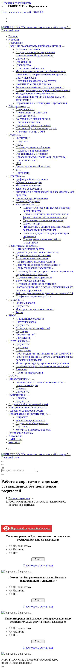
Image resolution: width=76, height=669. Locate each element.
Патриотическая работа (30, 248)
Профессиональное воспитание (35, 267)
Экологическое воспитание (32, 258)
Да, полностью (22, 545)
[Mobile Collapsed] (63, 46)
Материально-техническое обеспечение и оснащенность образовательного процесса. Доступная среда (41, 74)
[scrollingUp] (2, 666)
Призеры (21, 388)
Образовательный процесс (32, 153)
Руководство (23, 64)
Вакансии (21, 369)
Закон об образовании (29, 188)
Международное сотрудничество (35, 93)
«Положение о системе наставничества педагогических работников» (46, 228)
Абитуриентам (17, 106)
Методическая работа (28, 185)
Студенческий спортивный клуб (28, 404)
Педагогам (14, 175)
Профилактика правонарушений (35, 261)
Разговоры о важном (20, 432)
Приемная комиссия (28, 122)
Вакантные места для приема (33, 83)
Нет (15, 552)
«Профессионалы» (19, 378)
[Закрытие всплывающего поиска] (2, 474)
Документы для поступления (33, 125)
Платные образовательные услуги (36, 80)
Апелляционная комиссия (31, 112)
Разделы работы (25, 302)
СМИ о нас (15, 439)
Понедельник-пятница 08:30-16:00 (22, 12)
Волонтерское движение (30, 280)
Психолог (14, 299)
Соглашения (23, 337)
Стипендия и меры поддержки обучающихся (43, 90)
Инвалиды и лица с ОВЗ (30, 131)
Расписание (23, 137)
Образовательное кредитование (27, 413)
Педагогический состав (30, 68)
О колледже (15, 42)
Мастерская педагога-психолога (35, 309)
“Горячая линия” (26, 334)
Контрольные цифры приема (33, 118)
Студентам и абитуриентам (32, 423)
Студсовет (22, 141)
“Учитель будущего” (28, 201)
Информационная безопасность (27, 407)
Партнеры (22, 331)
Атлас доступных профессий (33, 328)
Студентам (14, 134)
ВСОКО (13, 375)
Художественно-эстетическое (33, 255)
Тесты (19, 312)
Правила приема (26, 115)
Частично (18, 549)
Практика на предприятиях (32, 150)
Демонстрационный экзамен (33, 166)
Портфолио (22, 172)
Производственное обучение (33, 147)
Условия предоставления (30, 420)
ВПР (18, 169)
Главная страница (19, 498)
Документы (23, 58)
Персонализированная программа (43, 220)
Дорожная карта (32, 223)
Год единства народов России (26, 410)
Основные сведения (28, 49)
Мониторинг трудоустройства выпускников (42, 363)
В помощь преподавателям (32, 198)
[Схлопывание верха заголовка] (2, 467)
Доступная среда (26, 321)
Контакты (14, 442)
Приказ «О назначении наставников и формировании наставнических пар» (46, 215)
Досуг (19, 144)
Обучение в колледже (29, 182)
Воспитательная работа (22, 245)
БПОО (12, 315)
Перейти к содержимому (16, 2)
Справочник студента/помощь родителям (40, 156)
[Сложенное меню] (2, 461)
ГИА (18, 163)
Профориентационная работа (33, 296)
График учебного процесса (32, 179)
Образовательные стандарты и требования (41, 102)
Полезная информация (29, 372)
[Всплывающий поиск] (9, 449)
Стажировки (23, 350)
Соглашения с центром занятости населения (42, 366)
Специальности (25, 109)
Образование (23, 61)
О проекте (22, 416)
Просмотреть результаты (38, 565)
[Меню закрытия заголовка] (2, 464)
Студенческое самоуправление (34, 277)
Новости (13, 39)
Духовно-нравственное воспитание (37, 252)
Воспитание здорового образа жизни (38, 264)
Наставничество (25, 204)
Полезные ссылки (26, 160)
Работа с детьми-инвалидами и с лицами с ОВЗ (44, 293)
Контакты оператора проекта (33, 429)
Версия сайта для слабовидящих (30, 528)
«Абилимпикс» (17, 394)
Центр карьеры (17, 340)
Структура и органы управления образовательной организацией (35, 54)
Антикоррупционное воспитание (36, 283)
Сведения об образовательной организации (34, 45)
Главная (13, 36)
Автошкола (15, 435)
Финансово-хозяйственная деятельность (40, 87)
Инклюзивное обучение (30, 318)
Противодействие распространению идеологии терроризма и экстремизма (44, 273)
